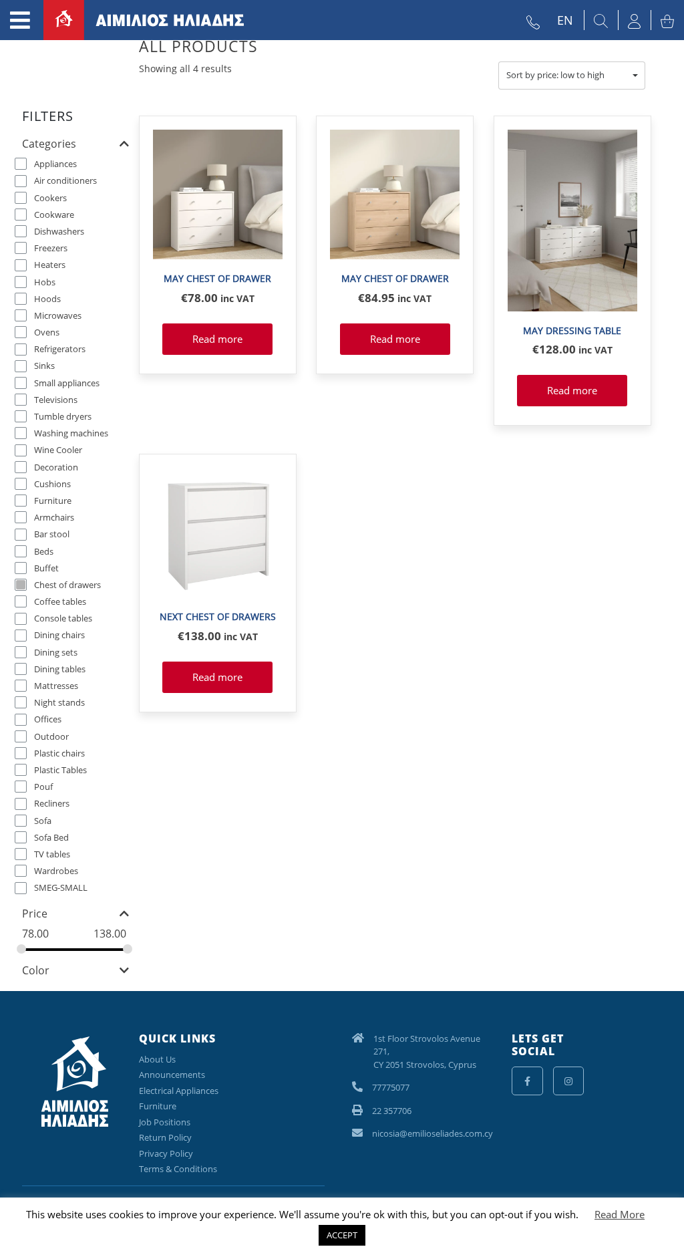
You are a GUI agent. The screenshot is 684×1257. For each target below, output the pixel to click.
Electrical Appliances (178, 1091)
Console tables (63, 618)
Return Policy (165, 1137)
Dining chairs (59, 635)
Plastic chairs (59, 752)
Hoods (47, 298)
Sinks (44, 366)
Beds (43, 551)
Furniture (52, 500)
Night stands (59, 702)
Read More (619, 1214)
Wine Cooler (58, 450)
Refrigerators (60, 349)
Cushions (52, 483)
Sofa (42, 820)
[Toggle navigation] (20, 20)
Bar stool (51, 534)
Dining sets (55, 652)
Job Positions (164, 1122)
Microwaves (57, 315)
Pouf (43, 787)
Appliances (55, 164)
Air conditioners (65, 180)
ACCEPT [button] (342, 1235)
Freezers (50, 248)
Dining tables (60, 668)
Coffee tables (60, 601)
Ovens (46, 332)
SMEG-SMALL (61, 887)
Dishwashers (59, 231)
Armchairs (54, 517)
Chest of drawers (67, 584)
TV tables (52, 853)
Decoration (56, 466)
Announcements (172, 1075)
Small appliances (67, 382)
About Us (157, 1059)
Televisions (55, 399)
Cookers (50, 197)
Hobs (44, 281)
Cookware (54, 214)
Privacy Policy (166, 1153)
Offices (47, 719)
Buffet (46, 567)
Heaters (49, 265)
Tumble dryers (63, 416)
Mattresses (56, 686)
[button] (571, 75)
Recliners (51, 803)
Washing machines (71, 433)
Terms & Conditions (178, 1169)
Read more (217, 338)
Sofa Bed (51, 837)
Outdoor (51, 736)
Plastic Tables (60, 769)
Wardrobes (56, 871)
